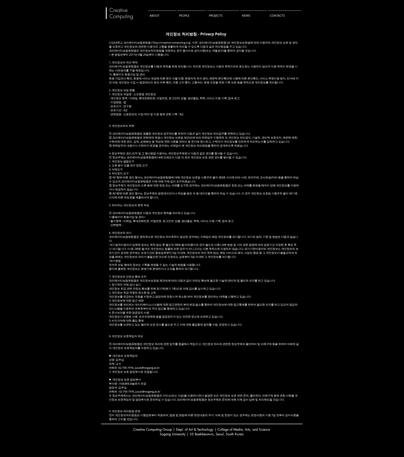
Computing (122, 16)
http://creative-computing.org (171, 42)
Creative (118, 10)
